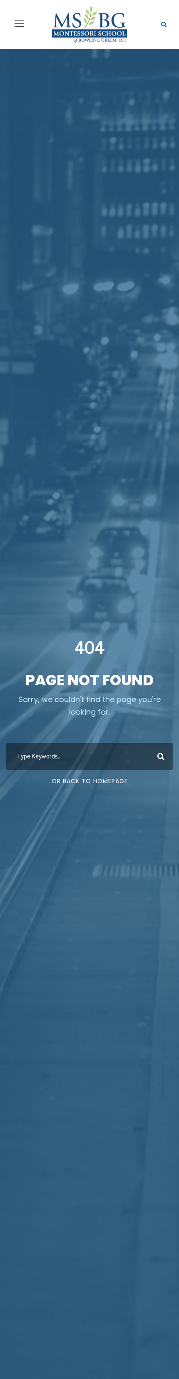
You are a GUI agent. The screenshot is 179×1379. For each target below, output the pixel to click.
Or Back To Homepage (90, 781)
